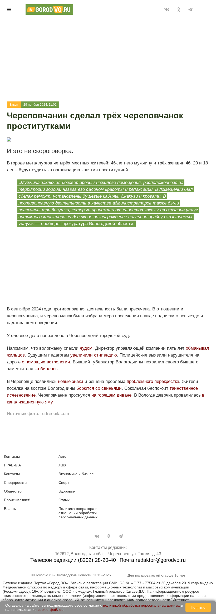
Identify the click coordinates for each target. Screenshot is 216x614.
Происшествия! (17, 500)
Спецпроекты (15, 482)
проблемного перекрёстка (153, 381)
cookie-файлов (50, 609)
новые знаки (70, 381)
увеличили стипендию (93, 355)
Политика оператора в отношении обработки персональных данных (77, 512)
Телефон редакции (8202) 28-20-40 (73, 560)
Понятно (198, 607)
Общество (13, 491)
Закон (13, 104)
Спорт (63, 482)
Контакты (12, 456)
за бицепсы (45, 368)
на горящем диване (111, 395)
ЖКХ (62, 465)
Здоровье (66, 491)
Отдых (64, 500)
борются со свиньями (99, 388)
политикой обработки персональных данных (141, 605)
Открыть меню (9, 9)
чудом (86, 348)
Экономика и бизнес (76, 474)
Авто (62, 456)
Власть (10, 508)
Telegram (190, 9)
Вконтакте (167, 9)
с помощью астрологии (46, 361)
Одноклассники (179, 9)
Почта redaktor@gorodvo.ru (153, 560)
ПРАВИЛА (12, 465)
